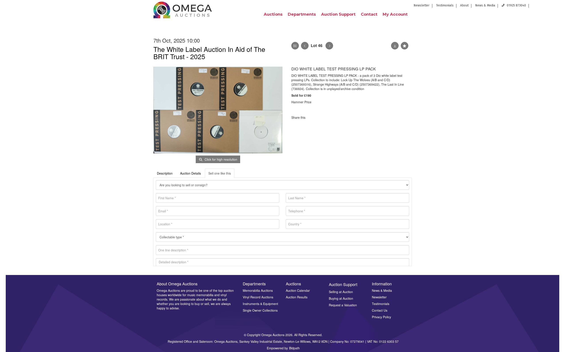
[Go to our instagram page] (559, 7)
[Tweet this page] (322, 117)
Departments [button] (302, 14)
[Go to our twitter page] (544, 7)
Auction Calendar (298, 290)
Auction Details (190, 173)
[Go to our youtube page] (552, 7)
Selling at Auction (341, 292)
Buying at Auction (341, 298)
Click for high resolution (220, 159)
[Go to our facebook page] (536, 7)
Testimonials (445, 5)
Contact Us (379, 310)
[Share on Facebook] (313, 117)
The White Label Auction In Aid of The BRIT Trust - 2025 (209, 52)
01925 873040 (516, 5)
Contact (369, 14)
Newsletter (421, 5)
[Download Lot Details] (395, 45)
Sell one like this (219, 173)
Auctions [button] (273, 14)
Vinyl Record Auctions (258, 297)
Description (165, 173)
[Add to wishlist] (404, 45)
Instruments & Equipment (260, 303)
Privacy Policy (381, 317)
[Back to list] (295, 45)
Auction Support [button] (338, 14)
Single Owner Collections (260, 310)
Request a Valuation (343, 305)
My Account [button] (395, 14)
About (464, 5)
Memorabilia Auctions (258, 290)
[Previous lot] (305, 45)
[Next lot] (329, 45)
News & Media (485, 5)
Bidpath (294, 348)
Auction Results (296, 297)
